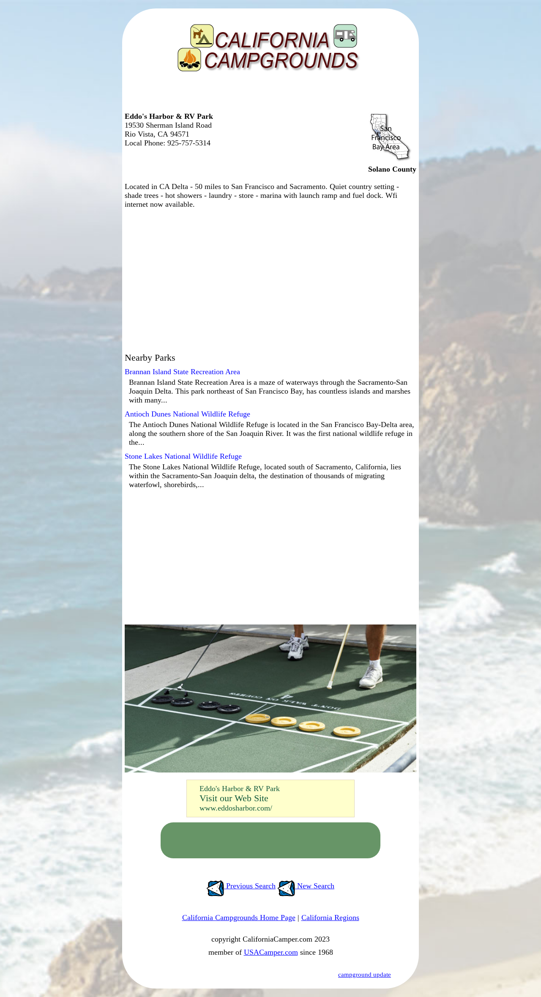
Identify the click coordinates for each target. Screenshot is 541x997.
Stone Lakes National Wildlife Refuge (183, 456)
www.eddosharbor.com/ (235, 808)
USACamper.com (271, 952)
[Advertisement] (268, 95)
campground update (364, 974)
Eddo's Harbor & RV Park (239, 788)
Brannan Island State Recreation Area (182, 371)
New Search (314, 886)
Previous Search (250, 886)
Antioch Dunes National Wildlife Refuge (187, 414)
